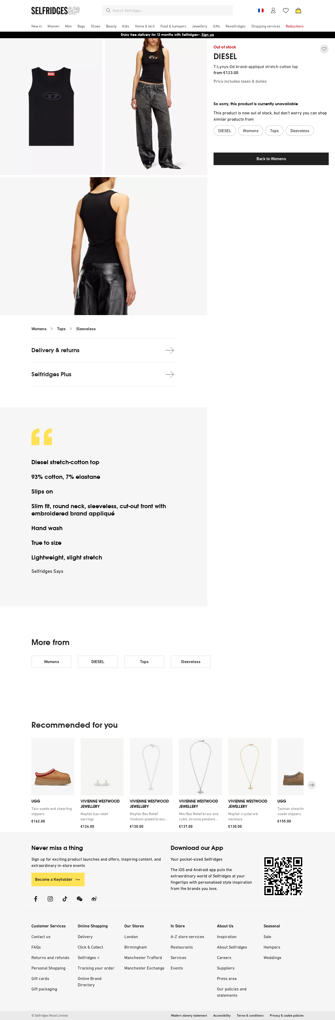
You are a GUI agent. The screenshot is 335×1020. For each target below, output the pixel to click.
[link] (51, 811)
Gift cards (40, 978)
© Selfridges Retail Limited (49, 1015)
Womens (39, 328)
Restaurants (182, 947)
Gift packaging (44, 989)
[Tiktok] (65, 902)
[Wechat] (79, 902)
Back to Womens (271, 158)
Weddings (272, 957)
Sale (267, 936)
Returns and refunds (50, 957)
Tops (61, 328)
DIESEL (225, 56)
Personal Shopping (48, 968)
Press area (227, 978)
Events (177, 968)
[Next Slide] (312, 785)
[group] (167, 785)
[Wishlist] (286, 10)
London (131, 936)
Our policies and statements (232, 992)
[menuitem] (36, 26)
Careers (224, 957)
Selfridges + (88, 957)
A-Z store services (187, 936)
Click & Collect (90, 947)
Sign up (208, 34)
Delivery (85, 936)
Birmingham (135, 947)
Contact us (41, 936)
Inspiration (227, 936)
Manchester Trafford (143, 957)
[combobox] (172, 10)
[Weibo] (94, 902)
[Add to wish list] (324, 48)
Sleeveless (86, 328)
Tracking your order (96, 968)
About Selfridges (232, 947)
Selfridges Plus (51, 374)
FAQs (36, 947)
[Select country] (260, 10)
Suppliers (225, 968)
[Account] (273, 10)
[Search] (108, 10)
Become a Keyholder (53, 879)
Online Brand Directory (90, 981)
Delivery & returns (55, 350)
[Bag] (298, 10)
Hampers (272, 947)
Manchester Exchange (144, 968)
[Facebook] (35, 902)
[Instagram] (50, 902)
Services (178, 957)
